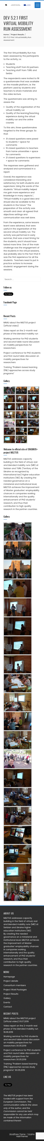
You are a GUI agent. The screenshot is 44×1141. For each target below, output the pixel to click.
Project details (11, 981)
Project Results (11, 994)
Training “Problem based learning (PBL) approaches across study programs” (20, 370)
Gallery (7, 998)
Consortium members (15, 985)
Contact (8, 1006)
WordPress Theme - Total (20, 1134)
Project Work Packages (15, 989)
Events (7, 1002)
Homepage (9, 976)
